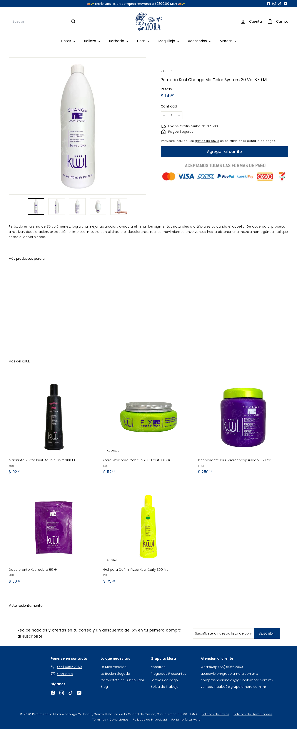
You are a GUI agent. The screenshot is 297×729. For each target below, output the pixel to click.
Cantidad (169, 106)
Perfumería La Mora (186, 719)
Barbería (117, 40)
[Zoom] (77, 126)
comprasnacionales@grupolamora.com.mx (237, 680)
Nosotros (158, 667)
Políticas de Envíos (215, 714)
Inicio (165, 71)
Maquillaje (167, 40)
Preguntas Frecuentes (168, 673)
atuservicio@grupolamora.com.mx (229, 673)
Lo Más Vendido (114, 667)
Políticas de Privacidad (150, 719)
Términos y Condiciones (110, 719)
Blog (104, 686)
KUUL (26, 361)
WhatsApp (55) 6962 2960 (222, 667)
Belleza (90, 40)
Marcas (226, 40)
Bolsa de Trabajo (165, 686)
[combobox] (43, 21)
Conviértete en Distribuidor (122, 680)
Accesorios (198, 40)
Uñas (141, 40)
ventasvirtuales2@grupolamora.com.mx (233, 686)
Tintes (66, 40)
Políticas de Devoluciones (253, 714)
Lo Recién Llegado (115, 673)
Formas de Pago (164, 680)
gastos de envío (207, 141)
